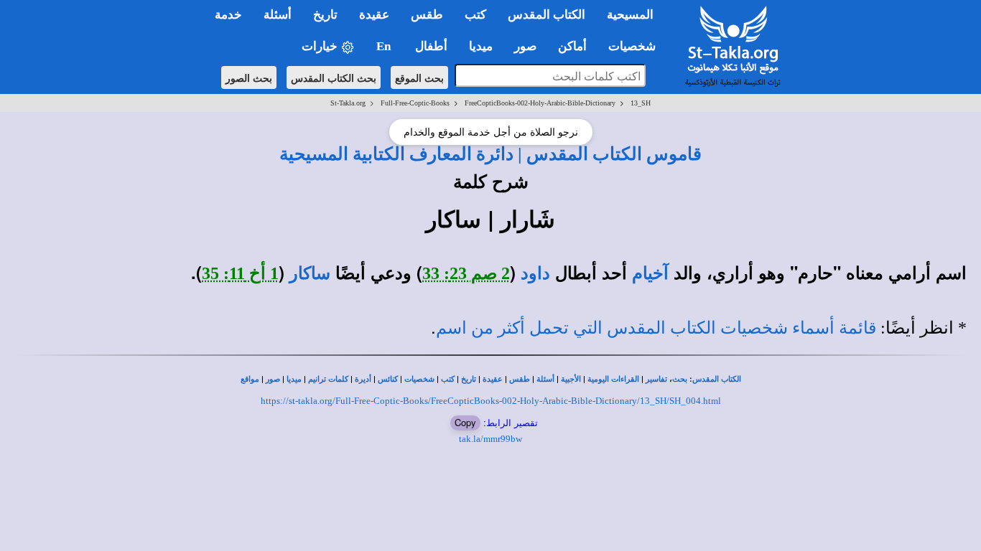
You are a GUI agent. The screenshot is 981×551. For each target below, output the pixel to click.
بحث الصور (249, 77)
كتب (448, 379)
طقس (519, 379)
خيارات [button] (321, 46)
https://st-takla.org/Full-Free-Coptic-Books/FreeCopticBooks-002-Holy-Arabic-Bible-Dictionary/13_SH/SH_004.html (491, 400)
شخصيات (419, 379)
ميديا (294, 379)
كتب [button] (475, 15)
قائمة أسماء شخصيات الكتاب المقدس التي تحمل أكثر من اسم (656, 328)
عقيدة (493, 379)
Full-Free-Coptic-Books (415, 103)
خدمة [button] (228, 15)
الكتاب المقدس (716, 379)
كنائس (388, 379)
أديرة (363, 379)
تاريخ (468, 379)
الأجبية (571, 379)
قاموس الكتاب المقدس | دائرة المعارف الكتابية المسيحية (490, 153)
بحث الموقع (419, 77)
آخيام (650, 273)
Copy (465, 422)
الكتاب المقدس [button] (546, 15)
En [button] (385, 46)
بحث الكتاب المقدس (333, 77)
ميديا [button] (481, 46)
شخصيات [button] (636, 46)
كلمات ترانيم (328, 379)
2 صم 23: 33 (466, 273)
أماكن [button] (572, 46)
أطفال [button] (431, 46)
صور (273, 379)
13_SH (641, 103)
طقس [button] (427, 15)
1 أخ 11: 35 (240, 273)
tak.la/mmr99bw (490, 438)
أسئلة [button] (278, 15)
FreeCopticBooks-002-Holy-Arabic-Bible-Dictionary (540, 103)
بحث (679, 379)
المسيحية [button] (630, 15)
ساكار (309, 273)
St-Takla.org (348, 103)
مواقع (250, 379)
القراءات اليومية (613, 379)
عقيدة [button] (374, 15)
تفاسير (656, 379)
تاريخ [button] (325, 15)
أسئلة (545, 379)
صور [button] (525, 46)
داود (535, 273)
